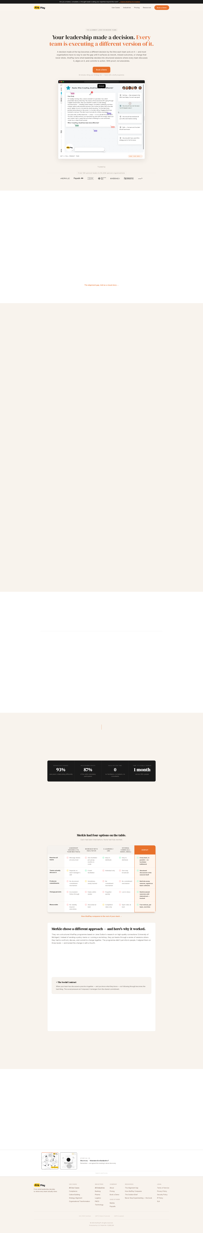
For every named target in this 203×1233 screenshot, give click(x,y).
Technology (99, 1205)
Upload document (117, 378)
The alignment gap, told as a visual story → (101, 285)
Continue (148, 504)
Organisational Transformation (79, 1201)
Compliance (73, 1191)
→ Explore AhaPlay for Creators (129, 2)
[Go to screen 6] (150, 511)
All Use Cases (74, 1188)
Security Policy (162, 1194)
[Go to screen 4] (134, 511)
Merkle (112, 1203)
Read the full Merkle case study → (101, 1054)
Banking (98, 1191)
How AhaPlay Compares (133, 1191)
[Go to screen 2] (118, 511)
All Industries (100, 1188)
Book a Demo (162, 7)
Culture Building (74, 1194)
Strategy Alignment (75, 1198)
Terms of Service (163, 1188)
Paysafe (112, 1206)
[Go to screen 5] (142, 511)
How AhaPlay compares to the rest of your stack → (101, 916)
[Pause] (152, 468)
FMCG (97, 1201)
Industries (127, 8)
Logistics (98, 1198)
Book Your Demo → (135, 156)
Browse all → (143, 383)
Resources (147, 8)
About (112, 1188)
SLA (158, 1201)
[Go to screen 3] (126, 511)
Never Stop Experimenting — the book (138, 1198)
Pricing (137, 8)
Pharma (97, 1194)
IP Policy (160, 1198)
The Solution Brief (131, 1194)
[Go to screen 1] (110, 511)
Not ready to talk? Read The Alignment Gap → (101, 1134)
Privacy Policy (162, 1191)
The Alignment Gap (131, 1188)
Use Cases (116, 8)
